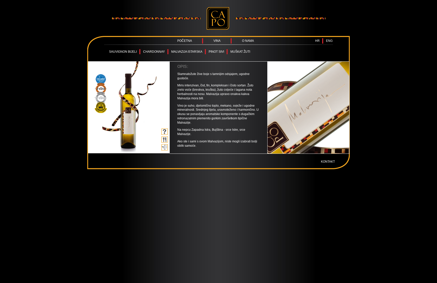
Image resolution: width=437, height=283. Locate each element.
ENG (329, 41)
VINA (217, 41)
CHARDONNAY (154, 51)
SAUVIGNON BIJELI (123, 51)
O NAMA (248, 41)
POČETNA (184, 41)
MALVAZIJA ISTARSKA (186, 51)
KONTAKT (328, 161)
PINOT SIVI (216, 51)
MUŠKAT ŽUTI (240, 51)
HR (317, 41)
